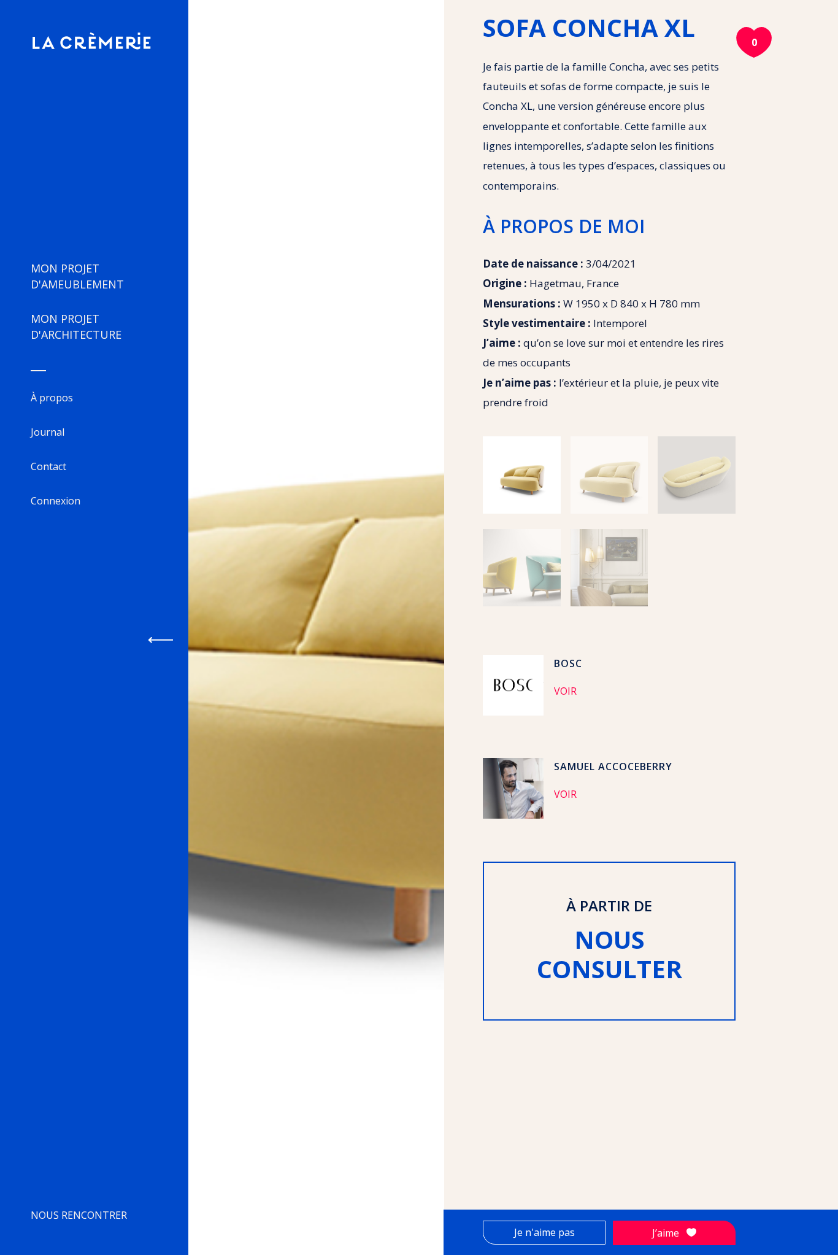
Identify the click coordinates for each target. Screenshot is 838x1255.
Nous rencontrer (79, 1215)
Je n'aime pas (544, 1232)
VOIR (565, 691)
